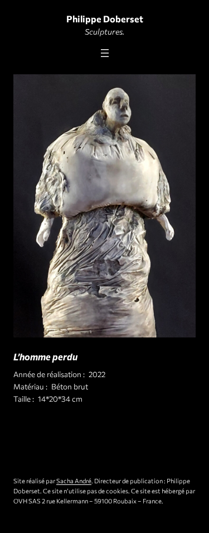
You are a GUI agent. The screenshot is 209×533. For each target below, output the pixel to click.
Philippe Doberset (104, 18)
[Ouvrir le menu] (104, 53)
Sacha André (73, 480)
